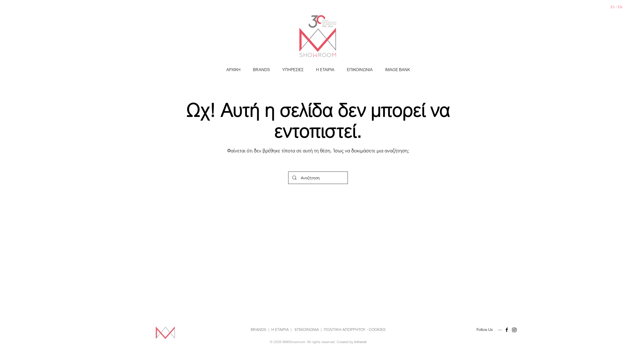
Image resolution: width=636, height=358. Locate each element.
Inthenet (360, 342)
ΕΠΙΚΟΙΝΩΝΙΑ (360, 69)
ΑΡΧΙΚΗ (233, 69)
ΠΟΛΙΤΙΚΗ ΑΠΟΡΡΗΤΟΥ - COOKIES (355, 329)
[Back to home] (318, 36)
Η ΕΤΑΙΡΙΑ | (281, 329)
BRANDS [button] (261, 69)
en (620, 7)
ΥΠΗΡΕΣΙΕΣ (293, 69)
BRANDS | (260, 329)
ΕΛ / (614, 7)
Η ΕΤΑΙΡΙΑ (325, 69)
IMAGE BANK (397, 69)
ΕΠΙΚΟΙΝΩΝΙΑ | (308, 329)
